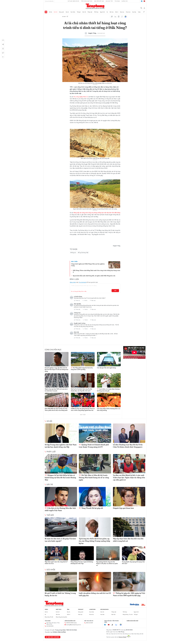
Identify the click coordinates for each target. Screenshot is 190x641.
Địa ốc (67, 12)
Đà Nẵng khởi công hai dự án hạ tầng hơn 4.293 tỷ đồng (82, 368)
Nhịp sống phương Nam (61, 617)
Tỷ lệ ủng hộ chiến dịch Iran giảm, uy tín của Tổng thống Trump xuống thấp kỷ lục (94, 540)
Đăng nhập (73, 282)
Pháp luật (90, 12)
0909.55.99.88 (70, 622)
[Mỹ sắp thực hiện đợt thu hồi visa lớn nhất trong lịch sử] (129, 527)
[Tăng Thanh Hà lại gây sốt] (95, 496)
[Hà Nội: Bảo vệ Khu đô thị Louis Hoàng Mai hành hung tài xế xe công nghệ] (95, 463)
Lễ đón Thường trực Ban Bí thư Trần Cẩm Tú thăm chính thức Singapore (128, 445)
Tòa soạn (117, 1)
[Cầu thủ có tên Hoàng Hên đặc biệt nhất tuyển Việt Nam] (61, 496)
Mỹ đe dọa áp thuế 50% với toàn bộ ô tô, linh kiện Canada (56, 390)
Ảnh (68, 609)
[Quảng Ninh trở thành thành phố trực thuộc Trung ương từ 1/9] (95, 433)
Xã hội (50, 12)
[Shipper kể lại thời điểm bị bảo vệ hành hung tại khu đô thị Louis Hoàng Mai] (61, 463)
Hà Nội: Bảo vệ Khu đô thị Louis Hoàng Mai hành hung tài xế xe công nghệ (94, 477)
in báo (118, 16)
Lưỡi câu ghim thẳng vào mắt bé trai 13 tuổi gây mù (95, 594)
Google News (125, 16)
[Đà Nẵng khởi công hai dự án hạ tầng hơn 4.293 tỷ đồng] (83, 359)
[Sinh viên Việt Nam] (134, 605)
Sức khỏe (73, 12)
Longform (92, 609)
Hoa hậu (134, 12)
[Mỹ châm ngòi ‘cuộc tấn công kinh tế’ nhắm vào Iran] (56, 553)
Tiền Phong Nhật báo (86, 1)
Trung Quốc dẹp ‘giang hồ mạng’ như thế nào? (133, 562)
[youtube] (144, 1)
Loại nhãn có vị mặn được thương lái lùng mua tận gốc (108, 390)
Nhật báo (58, 609)
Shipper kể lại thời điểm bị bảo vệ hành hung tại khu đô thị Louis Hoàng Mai (60, 477)
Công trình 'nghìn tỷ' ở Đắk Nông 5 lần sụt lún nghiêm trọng (88, 264)
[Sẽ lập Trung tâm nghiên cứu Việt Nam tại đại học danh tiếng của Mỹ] (61, 433)
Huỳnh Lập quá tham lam (123, 508)
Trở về (3, 56)
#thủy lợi (73, 252)
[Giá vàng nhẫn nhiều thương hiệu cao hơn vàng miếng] (109, 400)
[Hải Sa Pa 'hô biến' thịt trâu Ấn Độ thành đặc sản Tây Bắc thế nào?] (83, 380)
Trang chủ (46, 12)
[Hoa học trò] (143, 605)
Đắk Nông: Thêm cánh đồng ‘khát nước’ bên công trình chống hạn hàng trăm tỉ (96, 271)
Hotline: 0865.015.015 (73, 1)
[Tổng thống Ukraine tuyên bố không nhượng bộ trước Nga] (82, 553)
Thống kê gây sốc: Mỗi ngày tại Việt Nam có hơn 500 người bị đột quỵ (129, 594)
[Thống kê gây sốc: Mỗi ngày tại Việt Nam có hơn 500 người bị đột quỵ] (129, 581)
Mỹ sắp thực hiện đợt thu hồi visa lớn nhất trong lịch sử (128, 539)
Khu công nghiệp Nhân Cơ (81, 96)
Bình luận (3, 52)
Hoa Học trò (109, 1)
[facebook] (142, 1)
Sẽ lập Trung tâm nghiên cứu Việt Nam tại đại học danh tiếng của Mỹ (61, 445)
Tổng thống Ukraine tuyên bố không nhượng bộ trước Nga (82, 562)
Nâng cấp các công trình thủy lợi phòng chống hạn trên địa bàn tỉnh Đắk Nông (96, 212)
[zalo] (117, 624)
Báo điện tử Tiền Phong (95, 6)
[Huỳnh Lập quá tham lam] (129, 496)
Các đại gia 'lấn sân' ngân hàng (106, 368)
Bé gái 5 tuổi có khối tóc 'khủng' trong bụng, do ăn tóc (60, 594)
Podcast (80, 609)
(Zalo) (75, 622)
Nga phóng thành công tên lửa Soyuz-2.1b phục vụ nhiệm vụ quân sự (107, 563)
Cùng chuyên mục (53, 349)
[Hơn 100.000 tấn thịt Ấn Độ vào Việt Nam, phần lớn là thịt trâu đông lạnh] (57, 400)
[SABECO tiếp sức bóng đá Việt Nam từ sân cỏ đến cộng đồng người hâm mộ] (83, 400)
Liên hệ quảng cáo (70, 620)
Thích (78, 300)
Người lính (102, 12)
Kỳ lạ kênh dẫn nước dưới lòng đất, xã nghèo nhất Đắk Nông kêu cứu (94, 276)
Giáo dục (122, 12)
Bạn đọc (114, 614)
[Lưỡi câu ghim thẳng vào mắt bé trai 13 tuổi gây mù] (95, 581)
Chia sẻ (3, 44)
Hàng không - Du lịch (128, 614)
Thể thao (96, 12)
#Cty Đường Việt (83, 252)
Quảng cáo (125, 1)
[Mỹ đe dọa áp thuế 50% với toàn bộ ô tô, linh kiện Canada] (57, 380)
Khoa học (128, 12)
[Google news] (121, 624)
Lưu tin (3, 48)
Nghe (3, 40)
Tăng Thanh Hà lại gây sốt (92, 508)
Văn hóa (111, 12)
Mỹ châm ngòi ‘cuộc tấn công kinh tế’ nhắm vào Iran (56, 562)
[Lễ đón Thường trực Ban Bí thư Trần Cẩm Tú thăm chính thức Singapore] (129, 433)
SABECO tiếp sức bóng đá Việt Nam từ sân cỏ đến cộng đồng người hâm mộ (83, 409)
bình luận (122, 16)
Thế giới (79, 12)
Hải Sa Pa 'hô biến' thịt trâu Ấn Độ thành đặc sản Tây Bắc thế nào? (81, 390)
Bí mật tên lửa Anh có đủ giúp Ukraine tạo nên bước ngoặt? (60, 539)
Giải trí (116, 12)
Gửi (115, 290)
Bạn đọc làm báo (53, 637)
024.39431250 (49, 626)
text (115, 16)
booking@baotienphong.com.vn (73, 624)
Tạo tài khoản (82, 282)
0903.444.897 (89, 622)
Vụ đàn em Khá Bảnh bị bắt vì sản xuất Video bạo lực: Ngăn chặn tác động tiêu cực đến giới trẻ (129, 477)
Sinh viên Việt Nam (99, 1)
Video (139, 12)
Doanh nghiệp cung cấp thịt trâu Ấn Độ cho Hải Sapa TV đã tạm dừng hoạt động (56, 369)
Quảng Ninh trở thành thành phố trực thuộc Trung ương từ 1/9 (94, 445)
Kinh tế (55, 12)
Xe (107, 12)
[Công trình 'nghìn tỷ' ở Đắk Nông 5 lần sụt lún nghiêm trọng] (114, 264)
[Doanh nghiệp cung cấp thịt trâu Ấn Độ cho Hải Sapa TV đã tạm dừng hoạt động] (57, 359)
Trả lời (85, 300)
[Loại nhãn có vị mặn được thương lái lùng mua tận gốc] (109, 380)
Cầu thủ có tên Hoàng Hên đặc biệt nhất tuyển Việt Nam (60, 509)
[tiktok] (113, 625)
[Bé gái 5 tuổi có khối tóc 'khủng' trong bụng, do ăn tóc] (61, 581)
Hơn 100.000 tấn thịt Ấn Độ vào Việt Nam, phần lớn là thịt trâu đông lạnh (56, 409)
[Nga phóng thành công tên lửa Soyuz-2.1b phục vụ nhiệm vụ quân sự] (108, 553)
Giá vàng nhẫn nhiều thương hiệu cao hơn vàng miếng (108, 409)
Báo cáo (94, 300)
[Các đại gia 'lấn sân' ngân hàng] (109, 359)
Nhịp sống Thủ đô (49, 617)
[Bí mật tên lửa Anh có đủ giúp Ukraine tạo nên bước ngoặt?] (61, 527)
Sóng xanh (61, 12)
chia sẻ (111, 16)
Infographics (104, 609)
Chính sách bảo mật (132, 620)
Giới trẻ (84, 12)
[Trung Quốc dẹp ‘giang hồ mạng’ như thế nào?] (133, 553)
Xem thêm (144, 12)
